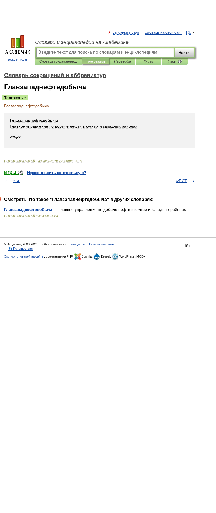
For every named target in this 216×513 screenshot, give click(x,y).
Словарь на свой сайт (163, 32)
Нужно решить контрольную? (56, 172)
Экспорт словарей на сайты (24, 256)
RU (188, 32)
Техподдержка (77, 244)
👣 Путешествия (20, 248)
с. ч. (16, 181)
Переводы (122, 61)
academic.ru (17, 59)
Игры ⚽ (175, 61)
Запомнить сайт (126, 32)
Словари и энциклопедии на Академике (82, 42)
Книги (148, 61)
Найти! (184, 52)
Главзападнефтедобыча (28, 209)
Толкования (95, 61)
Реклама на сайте (102, 244)
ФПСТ (181, 181)
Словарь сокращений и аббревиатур (58, 61)
